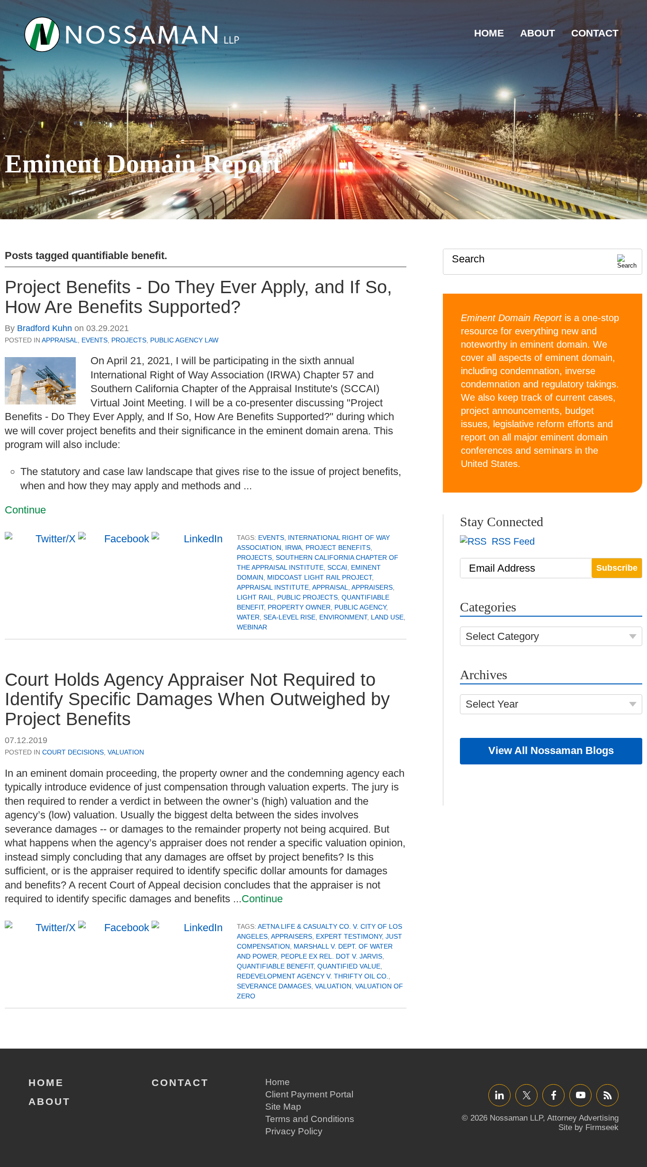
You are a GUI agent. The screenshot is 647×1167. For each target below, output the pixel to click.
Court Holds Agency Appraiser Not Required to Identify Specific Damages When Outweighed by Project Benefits (197, 699)
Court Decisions (73, 752)
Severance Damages (274, 986)
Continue (25, 510)
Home (489, 32)
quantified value (348, 966)
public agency (360, 607)
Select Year (492, 704)
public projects (307, 597)
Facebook (553, 1094)
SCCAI (337, 567)
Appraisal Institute (273, 587)
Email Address (502, 568)
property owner (299, 607)
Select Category (502, 636)
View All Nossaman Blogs (551, 750)
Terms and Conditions (309, 1119)
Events (94, 340)
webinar (252, 627)
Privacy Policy (294, 1131)
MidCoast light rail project (319, 577)
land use (387, 617)
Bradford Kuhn (44, 328)
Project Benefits (338, 547)
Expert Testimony (349, 936)
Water (248, 617)
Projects (128, 340)
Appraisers (372, 587)
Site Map (283, 1107)
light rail (255, 597)
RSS (608, 1094)
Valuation (126, 752)
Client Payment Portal (309, 1094)
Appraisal (60, 340)
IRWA (293, 547)
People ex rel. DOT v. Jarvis (331, 956)
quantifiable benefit (275, 966)
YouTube (580, 1094)
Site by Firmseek (588, 1127)
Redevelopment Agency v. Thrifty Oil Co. (312, 976)
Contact (595, 32)
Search (468, 259)
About (537, 32)
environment (343, 617)
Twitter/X (526, 1094)
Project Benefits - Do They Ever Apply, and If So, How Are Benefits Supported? (198, 297)
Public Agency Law (184, 340)
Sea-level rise (289, 617)
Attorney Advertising (583, 1117)
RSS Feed (512, 541)
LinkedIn (499, 1094)
